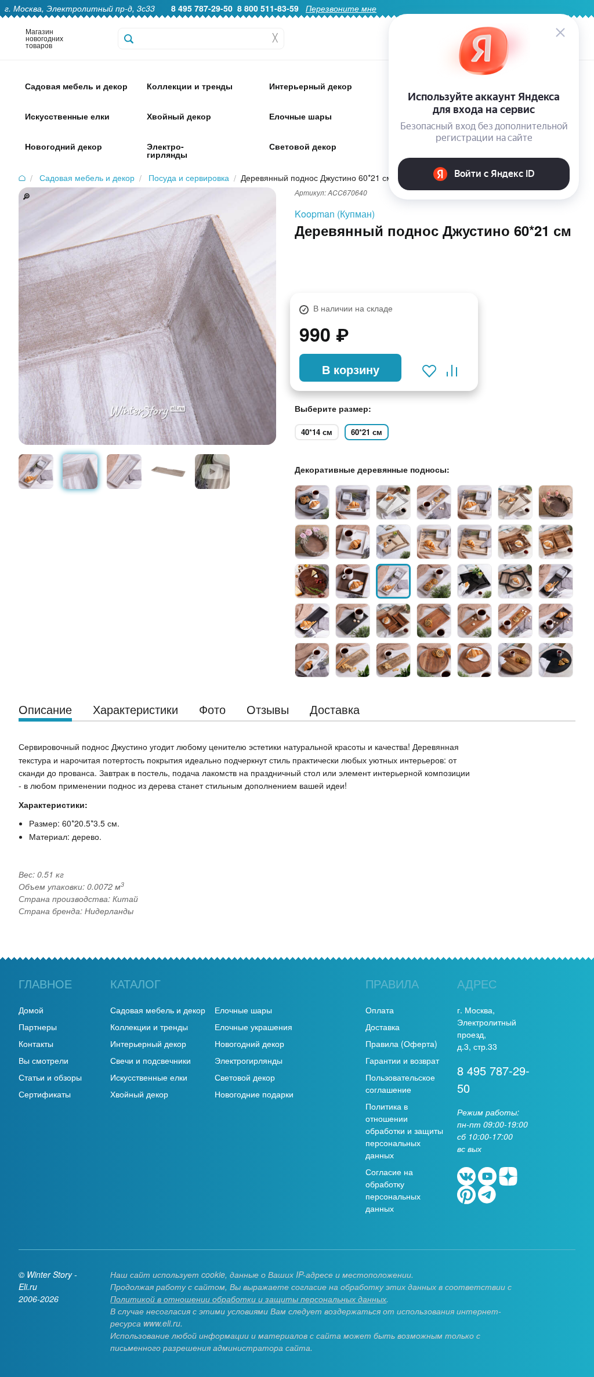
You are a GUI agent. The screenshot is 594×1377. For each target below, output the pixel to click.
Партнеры (38, 1026)
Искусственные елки (148, 1077)
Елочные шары (243, 1010)
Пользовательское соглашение (400, 1083)
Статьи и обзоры (50, 1077)
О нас (297, 21)
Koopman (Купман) (335, 213)
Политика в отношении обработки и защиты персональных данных (404, 1130)
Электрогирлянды (248, 1060)
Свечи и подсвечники (150, 1060)
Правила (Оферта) (401, 1043)
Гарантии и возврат (402, 1060)
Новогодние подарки (254, 1094)
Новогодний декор (249, 1043)
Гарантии (338, 21)
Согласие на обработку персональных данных (393, 1190)
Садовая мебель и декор (157, 1010)
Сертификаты (45, 1094)
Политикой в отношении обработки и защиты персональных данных (248, 1298)
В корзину (350, 369)
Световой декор (245, 1077)
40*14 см (316, 431)
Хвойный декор (139, 1094)
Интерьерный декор (148, 1043)
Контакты (36, 1043)
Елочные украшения (253, 1026)
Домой (31, 1010)
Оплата (379, 1010)
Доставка (382, 1026)
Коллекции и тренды (149, 1026)
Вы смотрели (43, 1060)
